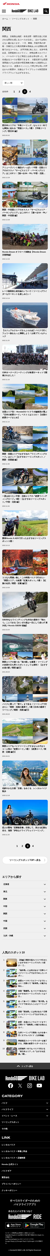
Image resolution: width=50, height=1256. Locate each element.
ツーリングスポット (20, 19)
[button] (47, 1103)
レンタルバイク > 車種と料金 (14, 1151)
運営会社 (5, 1177)
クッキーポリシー (9, 1190)
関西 (5, 913)
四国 (5, 928)
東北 (5, 891)
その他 (5, 1129)
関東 (5, 899)
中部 (5, 906)
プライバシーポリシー (11, 1184)
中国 (5, 921)
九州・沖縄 (8, 936)
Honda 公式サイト (10, 1164)
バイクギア (6, 1171)
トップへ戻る (27, 1066)
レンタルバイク (8, 1145)
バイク (5, 1103)
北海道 (6, 884)
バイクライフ (7, 1109)
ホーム (5, 19)
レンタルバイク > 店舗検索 (13, 1158)
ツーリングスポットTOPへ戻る (25, 860)
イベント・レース (9, 1116)
